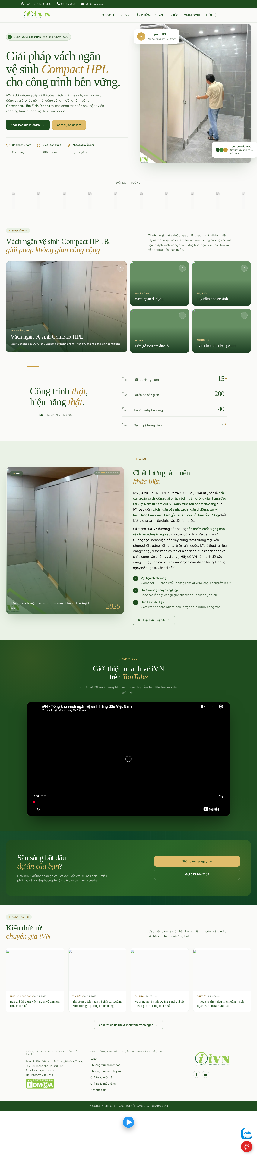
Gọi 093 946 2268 (197, 874)
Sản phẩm (142, 15)
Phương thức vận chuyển (105, 1071)
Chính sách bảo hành (103, 1083)
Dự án (158, 15)
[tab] (103, 472)
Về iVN (125, 15)
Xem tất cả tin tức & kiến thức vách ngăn (126, 1025)
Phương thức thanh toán (105, 1065)
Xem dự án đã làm (69, 124)
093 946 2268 (68, 3)
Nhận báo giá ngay (194, 861)
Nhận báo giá (98, 1089)
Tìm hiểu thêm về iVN (151, 620)
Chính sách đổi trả (101, 1077)
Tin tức (173, 15)
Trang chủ (107, 15)
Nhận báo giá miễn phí (25, 124)
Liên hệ (211, 15)
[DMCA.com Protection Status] (40, 1083)
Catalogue (192, 15)
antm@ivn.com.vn (94, 3)
